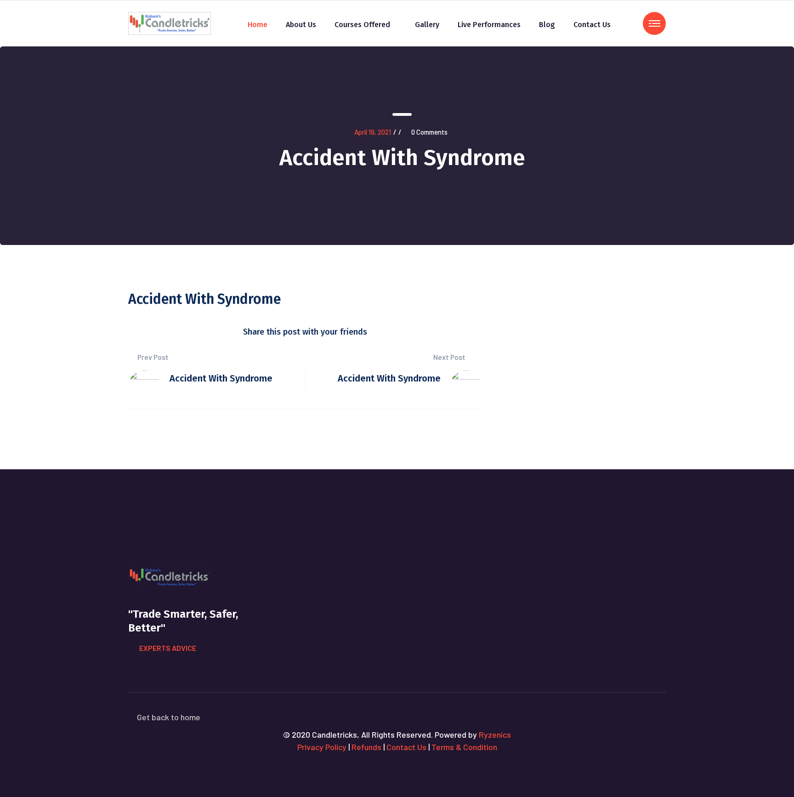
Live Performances (489, 24)
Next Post (450, 357)
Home (257, 24)
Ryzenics (495, 734)
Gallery (427, 24)
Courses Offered (362, 24)
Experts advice (167, 647)
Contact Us (592, 24)
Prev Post (152, 357)
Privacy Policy (321, 747)
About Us (301, 24)
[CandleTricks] (169, 22)
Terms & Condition (464, 747)
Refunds (366, 747)
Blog (547, 24)
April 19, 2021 (372, 132)
